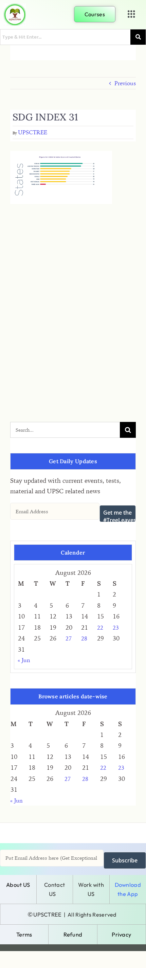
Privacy (121, 934)
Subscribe (125, 860)
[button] (131, 14)
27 (69, 638)
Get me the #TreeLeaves (119, 515)
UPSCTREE (32, 132)
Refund (73, 934)
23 (116, 627)
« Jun (24, 660)
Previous (125, 83)
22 (100, 627)
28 (84, 638)
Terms (24, 934)
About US (18, 884)
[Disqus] (73, 295)
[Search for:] (65, 429)
